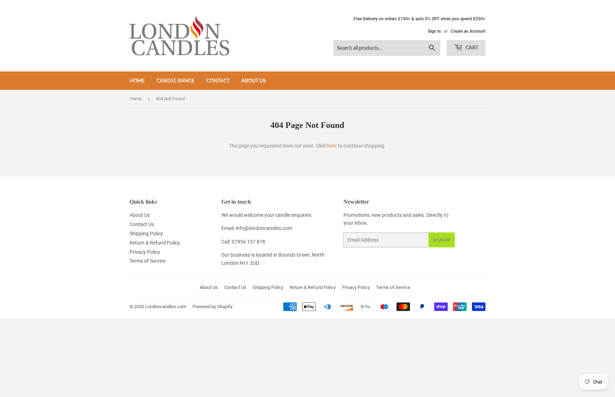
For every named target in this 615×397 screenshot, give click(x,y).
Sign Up (441, 240)
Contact (218, 80)
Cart (471, 47)
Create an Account (468, 31)
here (332, 146)
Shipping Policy (146, 233)
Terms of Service (147, 261)
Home (137, 80)
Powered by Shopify (212, 306)
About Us (253, 80)
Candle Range (176, 80)
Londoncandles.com (165, 306)
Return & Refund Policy (155, 243)
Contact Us (142, 224)
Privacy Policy (145, 252)
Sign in (434, 31)
